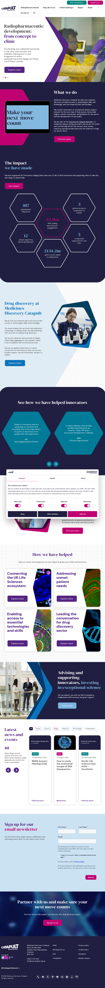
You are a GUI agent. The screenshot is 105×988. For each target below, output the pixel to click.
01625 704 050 (33, 959)
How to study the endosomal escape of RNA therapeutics (64, 765)
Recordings (77, 729)
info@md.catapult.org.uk (36, 961)
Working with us (58, 950)
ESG (54, 954)
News (38, 729)
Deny (22, 514)
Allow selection (52, 514)
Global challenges (67, 72)
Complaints (57, 958)
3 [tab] (8, 78)
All (31, 729)
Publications (90, 729)
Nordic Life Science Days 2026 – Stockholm (88, 765)
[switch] (41, 505)
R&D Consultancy (76, 3)
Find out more (64, 139)
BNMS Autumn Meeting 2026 (39, 762)
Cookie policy (83, 950)
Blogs (56, 729)
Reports (66, 729)
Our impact (14, 186)
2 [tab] (5, 78)
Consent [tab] (22, 478)
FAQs (55, 945)
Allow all (82, 514)
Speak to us (95, 3)
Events (47, 729)
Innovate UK (73, 122)
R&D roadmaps (16, 340)
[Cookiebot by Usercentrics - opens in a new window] (88, 472)
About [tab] (83, 478)
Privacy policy (83, 945)
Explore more (15, 363)
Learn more (67, 705)
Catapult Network (85, 122)
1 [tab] (3, 78)
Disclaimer (82, 954)
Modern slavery (84, 958)
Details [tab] (52, 478)
